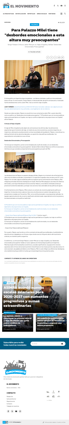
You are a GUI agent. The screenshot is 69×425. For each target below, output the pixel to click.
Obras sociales (42, 13)
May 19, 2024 (32, 215)
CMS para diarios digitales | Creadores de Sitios (55, 422)
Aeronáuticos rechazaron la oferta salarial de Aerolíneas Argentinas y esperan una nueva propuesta (51, 322)
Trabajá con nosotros (13, 406)
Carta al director (11, 399)
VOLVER (62, 22)
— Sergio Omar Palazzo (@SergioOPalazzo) (16, 215)
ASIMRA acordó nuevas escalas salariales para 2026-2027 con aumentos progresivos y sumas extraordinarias (26, 296)
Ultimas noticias (8, 13)
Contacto (9, 404)
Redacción (10, 396)
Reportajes (31, 13)
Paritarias (52, 13)
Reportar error (11, 401)
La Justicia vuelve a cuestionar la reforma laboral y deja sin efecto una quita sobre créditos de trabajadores (18, 320)
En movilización (20, 13)
